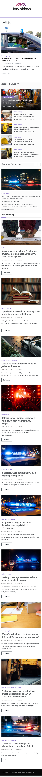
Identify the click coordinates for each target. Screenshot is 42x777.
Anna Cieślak (17, 63)
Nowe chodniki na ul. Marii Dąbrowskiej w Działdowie (23, 140)
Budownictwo (5, 248)
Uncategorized (5, 414)
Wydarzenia (9, 308)
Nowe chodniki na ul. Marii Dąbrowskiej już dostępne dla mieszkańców (24, 116)
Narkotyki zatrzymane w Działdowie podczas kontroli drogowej (19, 579)
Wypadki (8, 360)
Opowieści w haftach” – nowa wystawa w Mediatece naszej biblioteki (20, 313)
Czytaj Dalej (6, 73)
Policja (3, 360)
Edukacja (3, 631)
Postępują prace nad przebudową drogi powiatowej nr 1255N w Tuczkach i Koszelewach (18, 694)
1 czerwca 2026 (29, 131)
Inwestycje (18, 687)
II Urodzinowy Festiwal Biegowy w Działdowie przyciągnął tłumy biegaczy (18, 421)
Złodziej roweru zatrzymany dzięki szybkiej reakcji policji (18, 474)
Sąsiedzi (13, 740)
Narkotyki (3, 574)
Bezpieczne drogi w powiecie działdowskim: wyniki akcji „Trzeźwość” (16, 525)
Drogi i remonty (8, 97)
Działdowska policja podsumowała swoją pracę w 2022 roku (18, 59)
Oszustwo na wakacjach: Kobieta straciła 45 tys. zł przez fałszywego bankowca (20, 197)
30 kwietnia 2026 (29, 144)
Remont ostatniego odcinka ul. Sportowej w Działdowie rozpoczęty (26, 153)
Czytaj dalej (6, 273)
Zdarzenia (14, 360)
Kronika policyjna (6, 56)
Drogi (12, 687)
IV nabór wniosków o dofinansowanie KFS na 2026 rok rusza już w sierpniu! (20, 635)
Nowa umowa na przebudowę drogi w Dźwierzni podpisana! (26, 128)
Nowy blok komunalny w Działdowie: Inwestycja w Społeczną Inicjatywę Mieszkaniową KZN (19, 254)
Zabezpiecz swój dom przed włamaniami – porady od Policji (17, 745)
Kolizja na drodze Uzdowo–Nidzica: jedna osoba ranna (19, 365)
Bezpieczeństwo (6, 519)
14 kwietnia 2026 (29, 156)
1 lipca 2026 (16, 201)
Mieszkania (13, 248)
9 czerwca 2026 (29, 119)
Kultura (3, 308)
